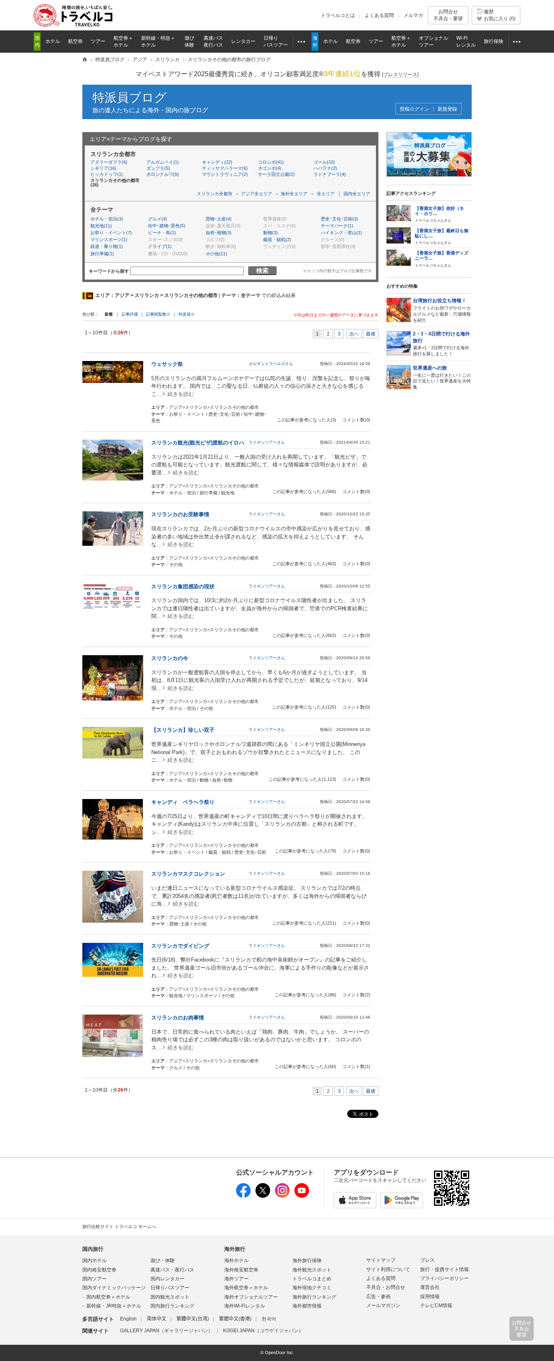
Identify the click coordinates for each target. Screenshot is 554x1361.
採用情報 (430, 1296)
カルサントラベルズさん (271, 363)
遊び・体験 (162, 1260)
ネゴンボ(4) (269, 168)
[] (400, 74)
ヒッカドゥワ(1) (106, 174)
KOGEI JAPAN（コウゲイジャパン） (263, 1330)
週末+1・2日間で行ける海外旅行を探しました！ (441, 343)
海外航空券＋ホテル (246, 1287)
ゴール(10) (324, 162)
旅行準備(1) (102, 253)
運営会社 (430, 1287)
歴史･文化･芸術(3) (339, 218)
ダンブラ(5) (158, 168)
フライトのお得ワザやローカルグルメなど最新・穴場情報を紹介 (442, 310)
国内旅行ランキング (172, 1306)
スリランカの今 (169, 658)
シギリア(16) (103, 168)
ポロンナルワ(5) (162, 174)
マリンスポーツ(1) (108, 239)
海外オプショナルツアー (251, 1297)
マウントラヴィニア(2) (225, 174)
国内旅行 (92, 1249)
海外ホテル (236, 1260)
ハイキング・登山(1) (341, 232)
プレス (427, 1260)
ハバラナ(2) (325, 168)
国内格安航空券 (99, 1270)
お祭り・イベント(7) (111, 232)
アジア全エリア (256, 193)
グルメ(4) (157, 218)
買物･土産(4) (219, 218)
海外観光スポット (311, 1270)
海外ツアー (236, 1279)
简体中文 (156, 1319)
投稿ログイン (414, 109)
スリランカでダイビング (180, 946)
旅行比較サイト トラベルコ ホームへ (119, 1226)
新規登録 (447, 109)
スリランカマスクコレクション (188, 874)
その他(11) (216, 253)
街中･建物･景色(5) (166, 225)
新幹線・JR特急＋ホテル (113, 1306)
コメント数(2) (356, 994)
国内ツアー (94, 1279)
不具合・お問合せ (385, 1287)
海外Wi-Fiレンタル (244, 1306)
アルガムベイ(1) (162, 162)
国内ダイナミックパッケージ (114, 1287)
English (128, 1319)
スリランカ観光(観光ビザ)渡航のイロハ (197, 443)
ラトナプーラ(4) (330, 174)
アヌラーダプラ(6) (108, 162)
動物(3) (270, 232)
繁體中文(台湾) (192, 1319)
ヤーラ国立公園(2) (276, 174)
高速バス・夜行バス (172, 1270)
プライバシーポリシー (444, 1278)
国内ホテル (94, 1260)
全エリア (326, 193)
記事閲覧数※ (158, 314)
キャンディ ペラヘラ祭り (183, 802)
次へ (354, 334)
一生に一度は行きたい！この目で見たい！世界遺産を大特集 (442, 377)
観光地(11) (101, 225)
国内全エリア (357, 193)
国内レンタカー (167, 1279)
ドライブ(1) (160, 246)
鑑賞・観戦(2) (277, 239)
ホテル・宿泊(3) (106, 218)
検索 (262, 270)
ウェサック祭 (167, 364)
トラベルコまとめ (311, 1279)
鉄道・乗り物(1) (106, 246)
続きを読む (180, 394)
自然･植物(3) (219, 232)
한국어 (269, 1319)
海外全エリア (294, 193)
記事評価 (130, 314)
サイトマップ (380, 1260)
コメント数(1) (356, 1066)
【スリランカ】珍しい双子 (183, 730)
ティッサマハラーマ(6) (225, 168)
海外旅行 (234, 1249)
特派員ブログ (129, 97)
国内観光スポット (169, 1297)
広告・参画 (378, 1296)
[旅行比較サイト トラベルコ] (84, 60)
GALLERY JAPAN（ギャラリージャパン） (166, 1330)
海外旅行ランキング (314, 1297)
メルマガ (413, 15)
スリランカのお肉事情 (177, 1018)
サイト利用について (388, 1269)
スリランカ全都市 (214, 193)
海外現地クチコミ (311, 1287)
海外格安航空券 (241, 1270)
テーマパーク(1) (337, 225)
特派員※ (186, 314)
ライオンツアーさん (267, 442)
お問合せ (448, 15)
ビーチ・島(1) (162, 232)
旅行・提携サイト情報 (444, 1269)
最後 (371, 334)
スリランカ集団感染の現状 (183, 586)
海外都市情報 (307, 1306)
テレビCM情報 (436, 1305)
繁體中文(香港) (235, 1319)
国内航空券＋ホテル (108, 1297)
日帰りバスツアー (169, 1287)
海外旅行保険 (307, 1260)
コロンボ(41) (271, 162)
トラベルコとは (338, 15)
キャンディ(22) (217, 162)
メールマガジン (383, 1305)
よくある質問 (379, 15)
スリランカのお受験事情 (180, 514)
